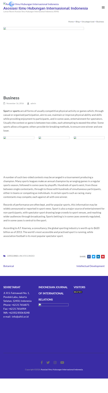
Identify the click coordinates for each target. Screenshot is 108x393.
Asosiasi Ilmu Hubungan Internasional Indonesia (45, 8)
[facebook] (42, 362)
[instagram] (55, 362)
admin (33, 103)
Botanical (8, 266)
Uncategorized (27, 256)
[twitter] (48, 362)
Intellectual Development (90, 266)
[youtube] (62, 362)
